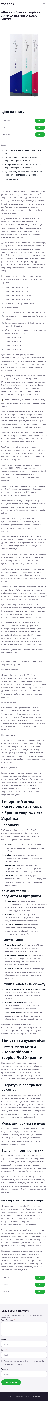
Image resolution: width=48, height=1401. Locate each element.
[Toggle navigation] (44, 4)
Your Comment (8, 1320)
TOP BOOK (7, 4)
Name (4, 1339)
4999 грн (40, 134)
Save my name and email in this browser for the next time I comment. (24, 1362)
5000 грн (40, 128)
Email (4, 1350)
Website (4, 1369)
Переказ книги (11, 179)
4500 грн (40, 121)
